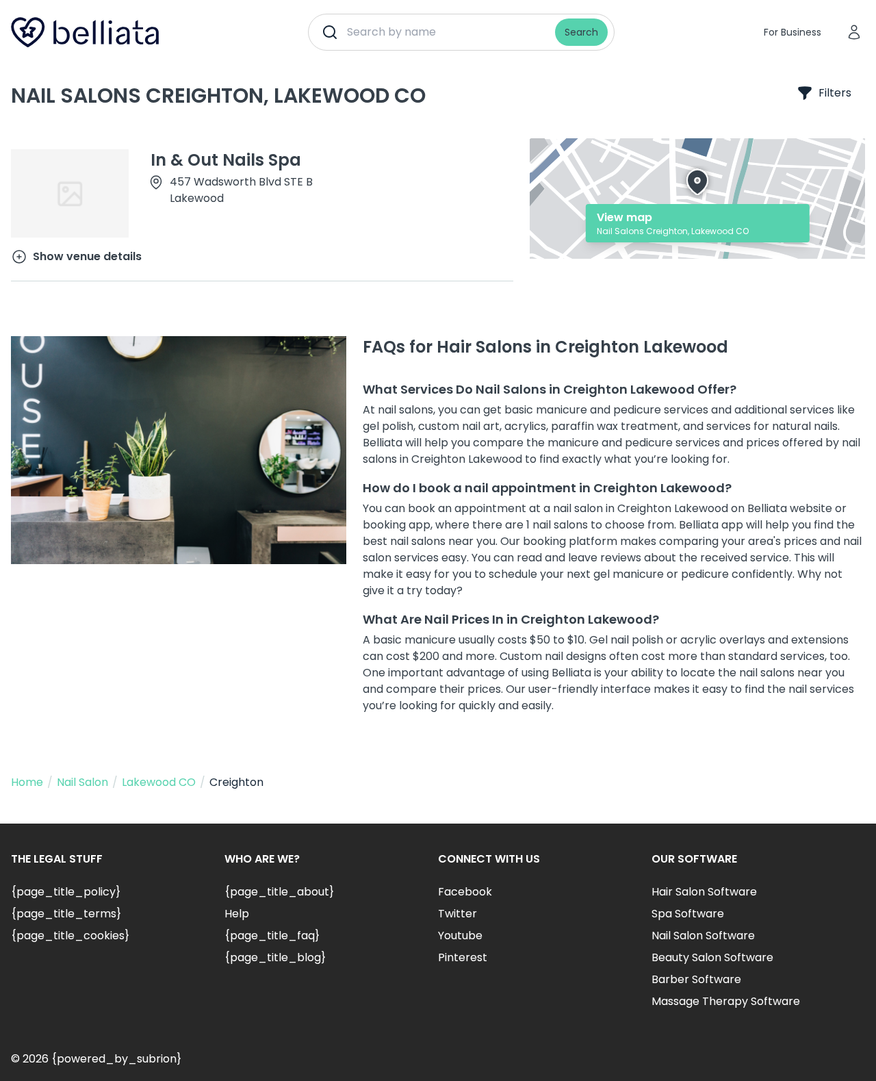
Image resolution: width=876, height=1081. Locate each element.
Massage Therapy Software (726, 1001)
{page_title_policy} (65, 892)
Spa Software (688, 913)
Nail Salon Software (703, 935)
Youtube (460, 935)
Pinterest (462, 957)
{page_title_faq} (272, 935)
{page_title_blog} (275, 957)
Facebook (465, 892)
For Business (792, 32)
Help (236, 913)
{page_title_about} (279, 892)
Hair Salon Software (704, 892)
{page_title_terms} (66, 913)
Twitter (457, 913)
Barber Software (696, 979)
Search (581, 32)
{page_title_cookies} (70, 935)
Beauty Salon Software (712, 957)
